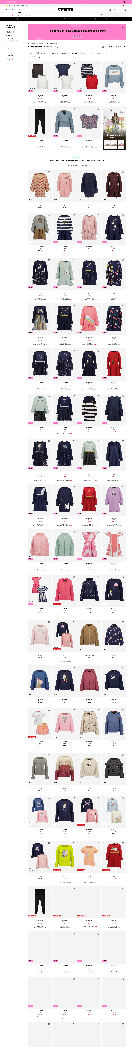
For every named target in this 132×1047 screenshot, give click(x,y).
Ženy (7, 9)
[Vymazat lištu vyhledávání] (125, 15)
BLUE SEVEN (53, 43)
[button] (107, 46)
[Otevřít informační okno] (125, 2)
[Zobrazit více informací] (40, 104)
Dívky (33, 43)
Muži (13, 9)
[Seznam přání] (120, 10)
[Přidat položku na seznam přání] (49, 64)
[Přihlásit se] (110, 10)
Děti (19, 9)
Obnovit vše (44, 57)
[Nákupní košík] (125, 10)
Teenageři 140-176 (42, 43)
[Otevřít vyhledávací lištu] (101, 15)
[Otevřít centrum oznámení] (115, 9)
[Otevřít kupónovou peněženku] (105, 10)
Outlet (10, 5)
